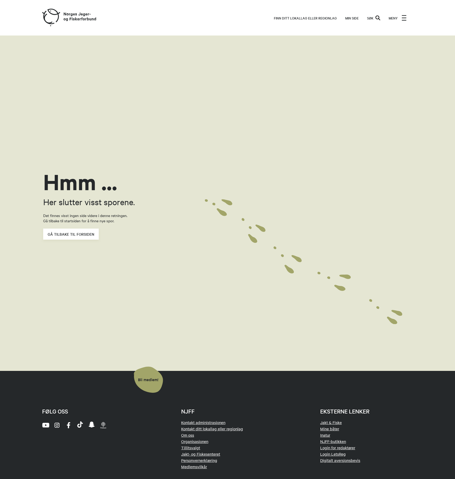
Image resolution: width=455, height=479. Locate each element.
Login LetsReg (333, 454)
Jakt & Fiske (331, 422)
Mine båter (329, 428)
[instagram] (56, 425)
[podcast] (103, 425)
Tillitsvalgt (190, 447)
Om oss (187, 435)
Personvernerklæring (199, 460)
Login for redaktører (337, 447)
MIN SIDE (352, 18)
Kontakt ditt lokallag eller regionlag (212, 428)
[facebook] (68, 425)
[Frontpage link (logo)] (51, 18)
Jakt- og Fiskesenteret (200, 454)
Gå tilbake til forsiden (71, 234)
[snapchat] (91, 425)
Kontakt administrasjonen (203, 422)
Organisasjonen (194, 441)
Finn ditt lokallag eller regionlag (305, 18)
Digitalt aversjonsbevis (340, 460)
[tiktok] (80, 425)
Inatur (325, 435)
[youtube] (45, 425)
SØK (370, 18)
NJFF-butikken (333, 441)
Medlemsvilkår (194, 466)
